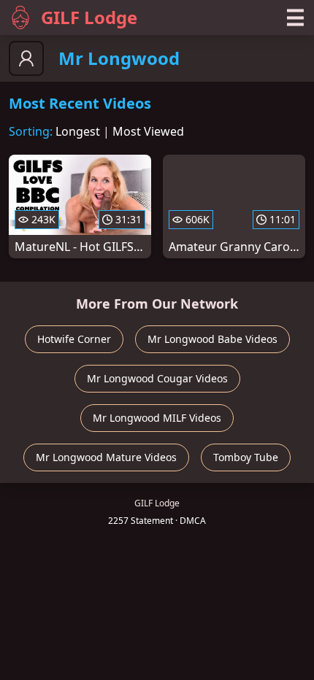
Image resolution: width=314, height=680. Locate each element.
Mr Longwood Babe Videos (212, 339)
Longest (77, 131)
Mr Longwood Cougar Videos (157, 378)
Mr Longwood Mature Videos (106, 457)
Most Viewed (148, 131)
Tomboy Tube (245, 457)
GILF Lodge (89, 17)
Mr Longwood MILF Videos (157, 418)
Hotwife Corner (74, 339)
